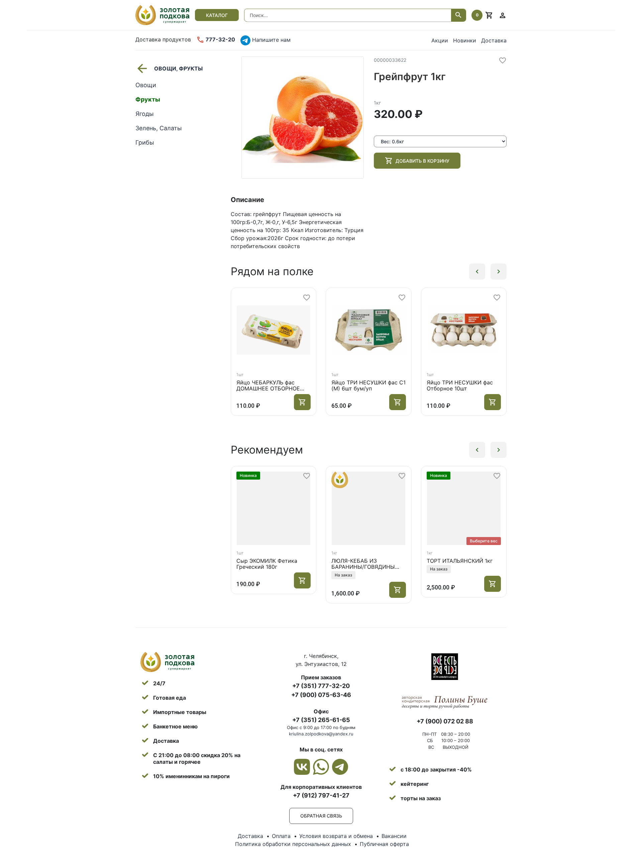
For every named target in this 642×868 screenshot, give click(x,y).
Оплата (281, 836)
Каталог (217, 15)
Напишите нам (270, 39)
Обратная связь (321, 816)
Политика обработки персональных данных (293, 844)
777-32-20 (219, 39)
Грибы (144, 142)
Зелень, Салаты (158, 128)
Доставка (494, 40)
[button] (477, 272)
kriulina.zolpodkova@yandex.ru (321, 733)
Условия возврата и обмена (336, 836)
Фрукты (147, 99)
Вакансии (394, 836)
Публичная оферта (384, 844)
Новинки (464, 40)
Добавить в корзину (422, 161)
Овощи (145, 85)
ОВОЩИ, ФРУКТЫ (178, 68)
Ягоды (144, 113)
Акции (439, 40)
